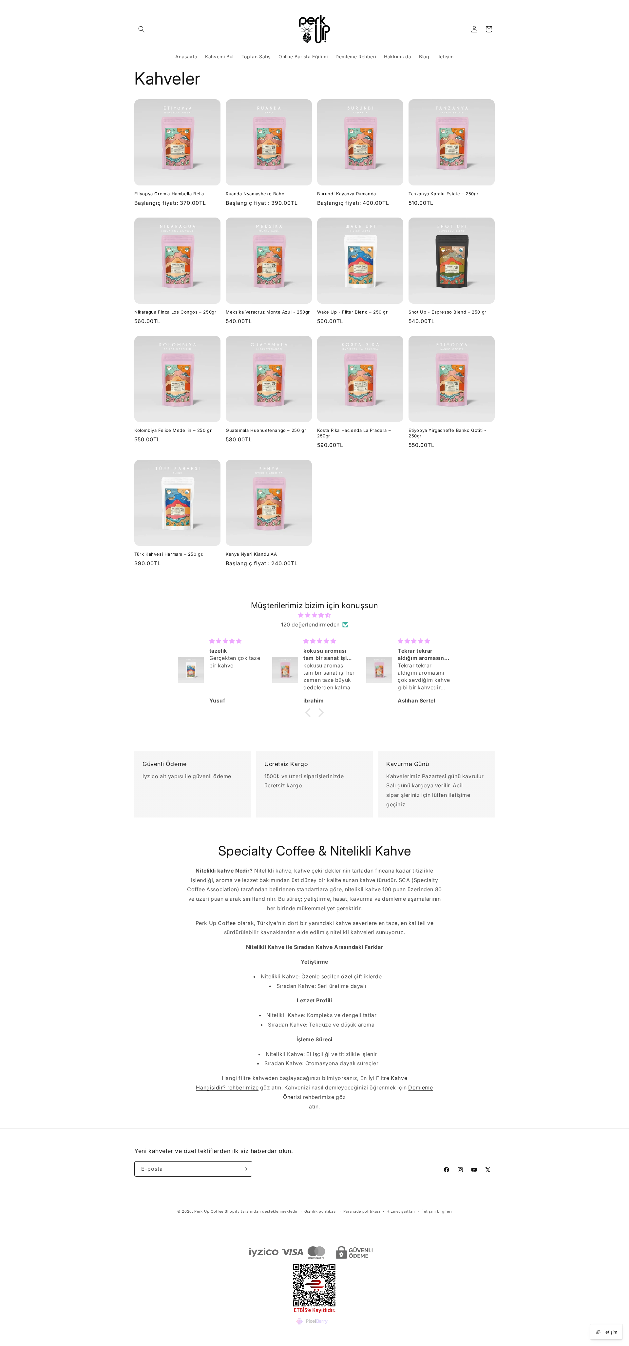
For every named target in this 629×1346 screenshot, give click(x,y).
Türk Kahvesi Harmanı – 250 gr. (169, 554)
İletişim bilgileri (437, 1211)
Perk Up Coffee (208, 1211)
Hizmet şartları (401, 1211)
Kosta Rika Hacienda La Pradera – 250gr (354, 433)
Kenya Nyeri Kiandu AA (251, 554)
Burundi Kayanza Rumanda (346, 193)
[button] (141, 29)
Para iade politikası (361, 1211)
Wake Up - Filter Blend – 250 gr (352, 312)
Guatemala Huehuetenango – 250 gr (266, 430)
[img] (314, 615)
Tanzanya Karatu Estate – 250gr (444, 193)
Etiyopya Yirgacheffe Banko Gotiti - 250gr (447, 433)
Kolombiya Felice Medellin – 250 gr (173, 430)
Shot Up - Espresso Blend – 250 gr (447, 312)
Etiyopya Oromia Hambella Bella (169, 193)
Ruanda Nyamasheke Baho (255, 193)
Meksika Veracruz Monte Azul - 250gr (268, 312)
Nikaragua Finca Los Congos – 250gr (175, 312)
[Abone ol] (245, 1169)
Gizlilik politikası (320, 1211)
